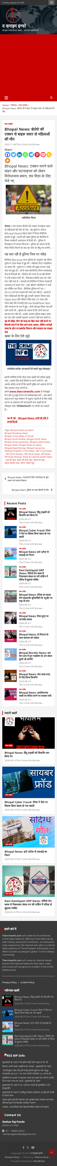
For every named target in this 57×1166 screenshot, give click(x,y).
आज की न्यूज (11, 459)
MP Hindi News (32, 453)
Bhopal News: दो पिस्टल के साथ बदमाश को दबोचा (33, 636)
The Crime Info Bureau (28, 144)
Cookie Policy (27, 982)
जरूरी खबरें (10, 713)
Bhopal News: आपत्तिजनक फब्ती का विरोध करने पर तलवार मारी (35, 694)
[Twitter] (13, 154)
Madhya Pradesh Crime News (20, 450)
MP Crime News (44, 450)
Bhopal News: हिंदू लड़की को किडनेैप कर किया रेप (34, 513)
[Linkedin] (19, 154)
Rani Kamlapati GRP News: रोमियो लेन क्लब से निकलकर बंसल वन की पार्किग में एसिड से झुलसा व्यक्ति (33, 574)
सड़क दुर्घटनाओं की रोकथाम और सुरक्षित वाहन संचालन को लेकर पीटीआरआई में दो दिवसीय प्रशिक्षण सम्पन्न (28, 1101)
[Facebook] (7, 154)
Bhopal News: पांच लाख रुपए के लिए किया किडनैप (34, 676)
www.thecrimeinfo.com (24, 391)
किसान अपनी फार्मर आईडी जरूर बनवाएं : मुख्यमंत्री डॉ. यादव (26, 1066)
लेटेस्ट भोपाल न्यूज (28, 462)
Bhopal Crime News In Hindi (19, 436)
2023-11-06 (10, 144)
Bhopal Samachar (36, 448)
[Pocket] (43, 154)
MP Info (19, 1055)
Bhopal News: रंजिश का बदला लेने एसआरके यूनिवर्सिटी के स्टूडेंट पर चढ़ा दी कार (35, 598)
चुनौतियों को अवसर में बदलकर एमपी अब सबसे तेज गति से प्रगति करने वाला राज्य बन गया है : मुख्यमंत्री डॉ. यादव (28, 1079)
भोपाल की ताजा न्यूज (24, 459)
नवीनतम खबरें (11, 990)
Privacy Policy (9, 982)
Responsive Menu (51, 2)
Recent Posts (16, 503)
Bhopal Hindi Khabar (15, 439)
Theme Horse (41, 1157)
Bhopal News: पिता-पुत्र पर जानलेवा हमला (33, 617)
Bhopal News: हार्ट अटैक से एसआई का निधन (34, 553)
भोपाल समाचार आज (12, 462)
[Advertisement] (28, 64)
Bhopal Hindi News (37, 439)
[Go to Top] (52, 1152)
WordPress (39, 1161)
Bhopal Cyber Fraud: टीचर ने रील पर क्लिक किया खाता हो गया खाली (34, 533)
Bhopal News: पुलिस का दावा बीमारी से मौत (30, 489)
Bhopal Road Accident (30, 445)
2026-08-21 (24, 519)
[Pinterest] (37, 154)
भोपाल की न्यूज (39, 459)
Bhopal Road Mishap (15, 448)
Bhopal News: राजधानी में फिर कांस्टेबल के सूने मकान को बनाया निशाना (28, 479)
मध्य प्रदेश (9, 123)
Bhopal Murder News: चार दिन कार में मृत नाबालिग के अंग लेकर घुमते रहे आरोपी (35, 656)
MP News (45, 453)
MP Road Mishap (13, 456)
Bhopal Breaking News (16, 433)
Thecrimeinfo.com (11, 935)
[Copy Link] (49, 154)
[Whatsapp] (25, 154)
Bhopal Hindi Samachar (17, 441)
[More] (7, 160)
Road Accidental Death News (37, 456)
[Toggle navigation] (6, 97)
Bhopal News (11, 445)
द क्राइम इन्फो (14, 26)
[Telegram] (31, 154)
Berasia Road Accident (21, 430)
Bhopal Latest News (40, 441)
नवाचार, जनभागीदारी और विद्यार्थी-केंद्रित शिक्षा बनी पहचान (25, 1106)
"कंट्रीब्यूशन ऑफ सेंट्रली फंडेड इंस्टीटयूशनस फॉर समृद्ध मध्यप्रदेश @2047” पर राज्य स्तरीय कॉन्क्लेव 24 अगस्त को (26, 1072)
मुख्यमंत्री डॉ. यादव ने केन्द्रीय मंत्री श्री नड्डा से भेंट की (25, 1062)
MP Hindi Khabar (14, 453)
